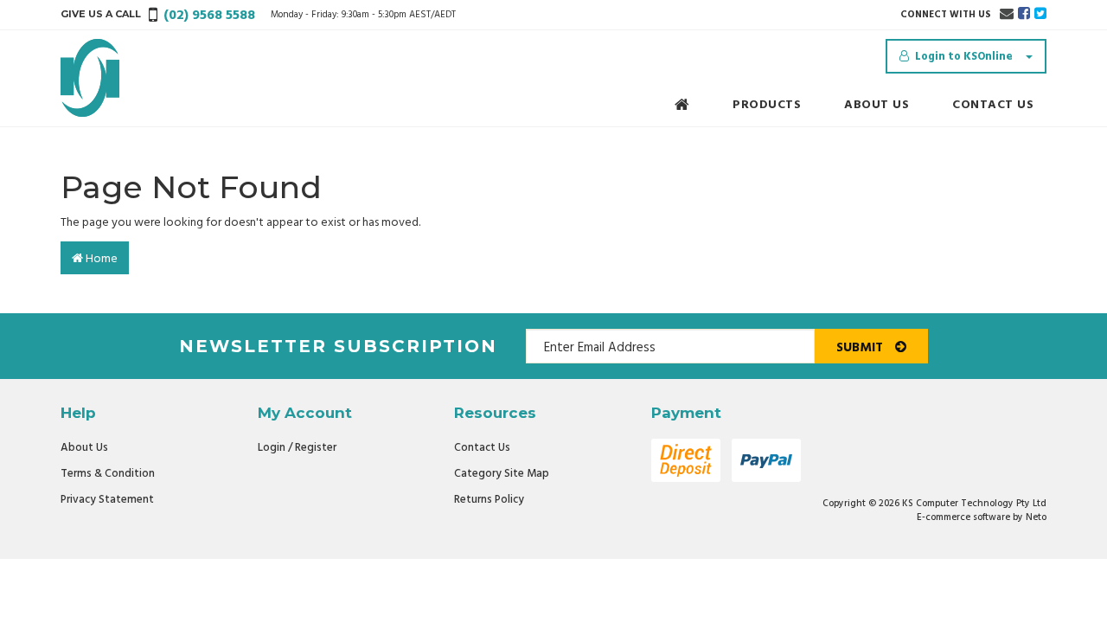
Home (100, 259)
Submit (861, 347)
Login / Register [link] (297, 448)
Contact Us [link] (482, 448)
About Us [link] (84, 448)
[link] (1024, 14)
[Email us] (1007, 14)
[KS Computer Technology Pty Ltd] (90, 78)
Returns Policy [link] (489, 500)
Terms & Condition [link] (108, 474)
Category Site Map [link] (501, 474)
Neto (1036, 517)
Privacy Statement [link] (107, 500)
